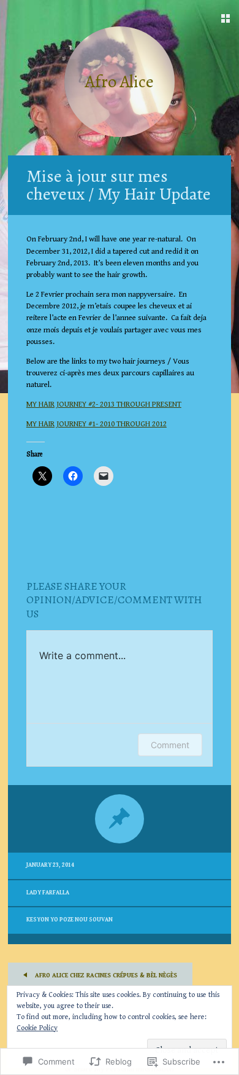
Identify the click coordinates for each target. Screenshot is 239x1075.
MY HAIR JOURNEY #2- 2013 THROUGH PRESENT (103, 404)
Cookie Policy (37, 1028)
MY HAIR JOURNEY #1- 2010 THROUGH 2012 (96, 424)
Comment (170, 745)
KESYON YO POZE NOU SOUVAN (69, 920)
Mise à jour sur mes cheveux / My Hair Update (118, 185)
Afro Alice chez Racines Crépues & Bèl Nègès (105, 975)
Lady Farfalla (47, 892)
